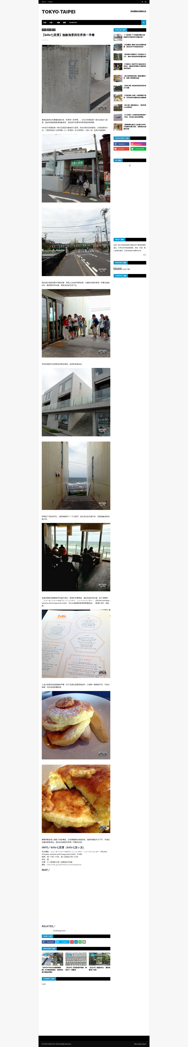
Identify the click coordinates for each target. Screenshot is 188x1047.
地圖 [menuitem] (58, 22)
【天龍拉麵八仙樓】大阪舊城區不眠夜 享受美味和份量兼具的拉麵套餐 (135, 96)
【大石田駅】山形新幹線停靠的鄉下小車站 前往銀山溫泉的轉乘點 (135, 116)
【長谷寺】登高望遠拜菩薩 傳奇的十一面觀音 (76, 968)
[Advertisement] (130, 180)
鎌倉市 (49, 29)
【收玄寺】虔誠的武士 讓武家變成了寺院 (99, 968)
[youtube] (121, 149)
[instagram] (145, 2)
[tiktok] (121, 153)
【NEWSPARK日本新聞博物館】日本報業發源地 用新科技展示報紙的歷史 (52, 969)
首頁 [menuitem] (44, 22)
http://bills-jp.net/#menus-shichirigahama (64, 864)
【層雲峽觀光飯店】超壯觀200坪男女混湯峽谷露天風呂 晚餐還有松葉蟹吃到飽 (135, 127)
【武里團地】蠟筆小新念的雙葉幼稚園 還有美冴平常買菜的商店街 (135, 46)
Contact (50, 2)
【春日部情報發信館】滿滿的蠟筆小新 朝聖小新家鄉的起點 (135, 77)
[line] (138, 149)
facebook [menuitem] (73, 22)
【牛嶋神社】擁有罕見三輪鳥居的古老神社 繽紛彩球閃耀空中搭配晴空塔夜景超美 (135, 66)
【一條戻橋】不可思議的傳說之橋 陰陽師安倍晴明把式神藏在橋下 (135, 36)
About (44, 2)
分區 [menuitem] (51, 22)
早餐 (54, 29)
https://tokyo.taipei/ (140, 1044)
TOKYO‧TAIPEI (59, 12)
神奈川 (44, 29)
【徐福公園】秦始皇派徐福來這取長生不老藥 (135, 87)
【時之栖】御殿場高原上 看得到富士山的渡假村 (135, 106)
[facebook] (142, 2)
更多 (144, 255)
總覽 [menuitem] (64, 22)
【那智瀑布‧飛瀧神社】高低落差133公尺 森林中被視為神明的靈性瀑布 (135, 55)
